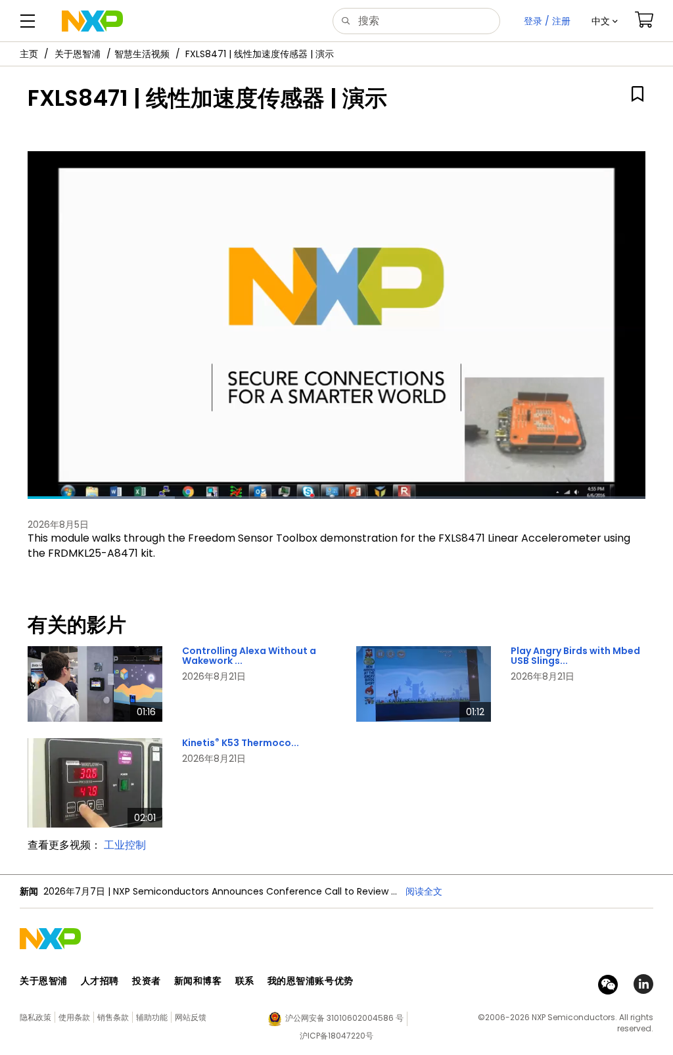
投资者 (146, 980)
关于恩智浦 (78, 53)
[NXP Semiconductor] (92, 21)
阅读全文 (424, 891)
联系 (244, 980)
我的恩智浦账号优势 (310, 980)
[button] (605, 21)
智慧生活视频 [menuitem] (142, 53)
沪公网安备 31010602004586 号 (344, 1017)
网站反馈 (190, 1017)
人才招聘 (100, 980)
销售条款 (113, 1017)
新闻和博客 (198, 980)
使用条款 (74, 1017)
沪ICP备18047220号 (336, 1035)
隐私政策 (35, 1017)
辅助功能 (152, 1017)
